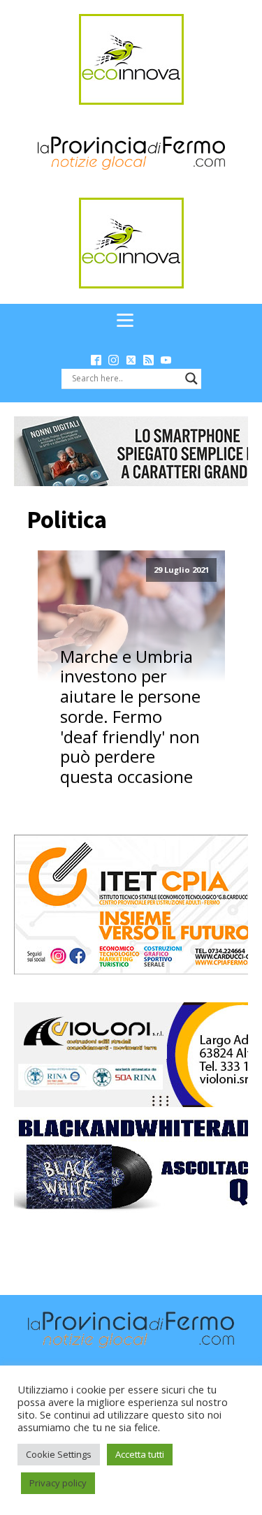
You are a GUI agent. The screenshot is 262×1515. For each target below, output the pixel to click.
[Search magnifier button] (191, 378)
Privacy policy (58, 1483)
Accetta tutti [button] (139, 1454)
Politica (67, 519)
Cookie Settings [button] (59, 1454)
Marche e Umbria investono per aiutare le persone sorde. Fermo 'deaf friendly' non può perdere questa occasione (130, 717)
